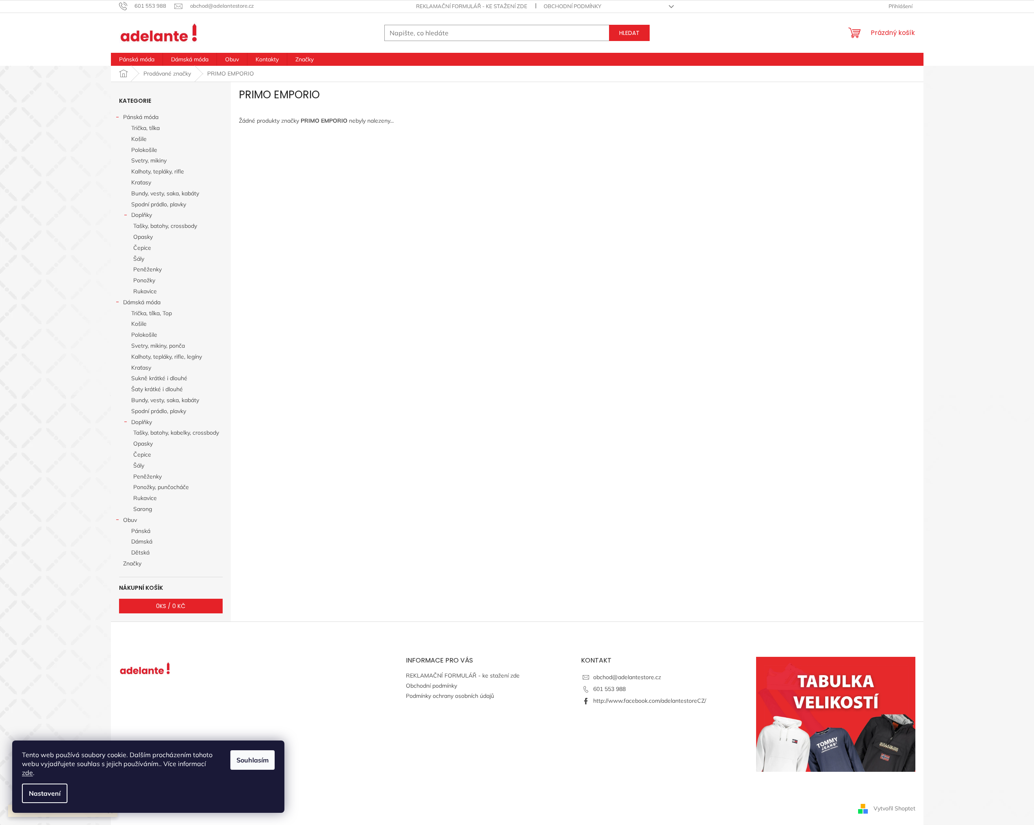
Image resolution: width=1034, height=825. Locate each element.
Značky (132, 563)
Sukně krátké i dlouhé (159, 378)
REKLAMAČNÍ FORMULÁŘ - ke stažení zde (471, 6)
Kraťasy (141, 182)
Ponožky (144, 280)
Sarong (142, 509)
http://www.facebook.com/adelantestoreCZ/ (649, 700)
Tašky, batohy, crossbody (165, 226)
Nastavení (45, 793)
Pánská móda (140, 117)
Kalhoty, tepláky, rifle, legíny (166, 356)
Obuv (130, 520)
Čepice (142, 247)
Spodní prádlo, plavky (158, 204)
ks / (170, 606)
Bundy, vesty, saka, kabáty (165, 193)
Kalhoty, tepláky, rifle (157, 171)
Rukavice (145, 291)
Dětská (140, 552)
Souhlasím (252, 760)
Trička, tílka (145, 128)
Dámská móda (141, 302)
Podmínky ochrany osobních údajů (450, 695)
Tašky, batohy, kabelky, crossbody (176, 432)
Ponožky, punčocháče (161, 487)
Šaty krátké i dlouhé (157, 389)
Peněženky (147, 269)
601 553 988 (609, 689)
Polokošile (144, 150)
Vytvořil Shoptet (894, 808)
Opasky (143, 236)
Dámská (141, 541)
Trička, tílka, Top (151, 313)
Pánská (140, 531)
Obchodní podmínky (572, 6)
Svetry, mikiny (149, 160)
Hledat (629, 33)
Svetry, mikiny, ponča (158, 345)
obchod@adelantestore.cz (627, 677)
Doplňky (141, 215)
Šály (138, 258)
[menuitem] (137, 59)
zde (27, 773)
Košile (139, 139)
